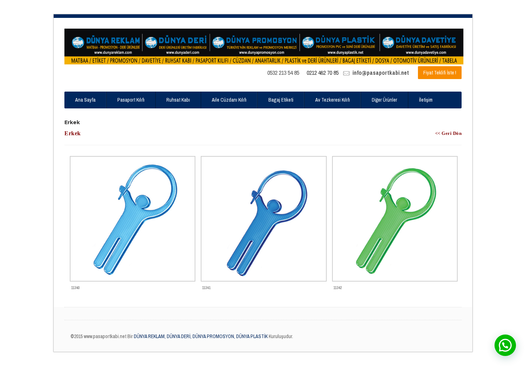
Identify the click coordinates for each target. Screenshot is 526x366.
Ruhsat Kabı (178, 100)
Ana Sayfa (85, 100)
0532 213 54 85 (283, 73)
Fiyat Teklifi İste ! (439, 72)
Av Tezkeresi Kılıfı (332, 100)
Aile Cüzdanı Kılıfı (229, 100)
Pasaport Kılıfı (131, 100)
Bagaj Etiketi (280, 100)
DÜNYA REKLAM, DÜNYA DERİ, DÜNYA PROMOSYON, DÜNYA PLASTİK (200, 336)
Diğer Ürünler (384, 100)
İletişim (426, 100)
